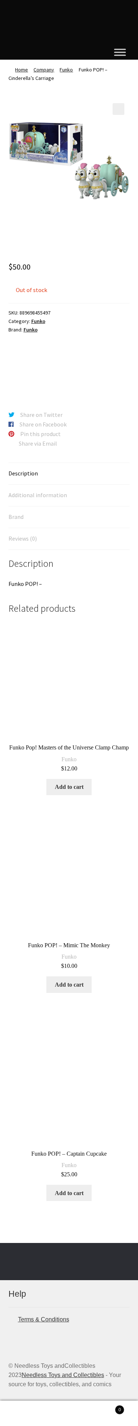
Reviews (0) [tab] (22, 538)
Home (21, 69)
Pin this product (40, 434)
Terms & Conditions (43, 1319)
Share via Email (38, 443)
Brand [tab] (16, 516)
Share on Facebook (43, 424)
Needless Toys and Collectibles (63, 1375)
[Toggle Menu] (120, 52)
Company (43, 69)
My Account (23, 1413)
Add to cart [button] (69, 787)
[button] (118, 109)
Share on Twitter (41, 414)
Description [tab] (23, 473)
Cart (106, 1407)
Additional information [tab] (37, 495)
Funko (66, 69)
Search (69, 1413)
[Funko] (36, 367)
